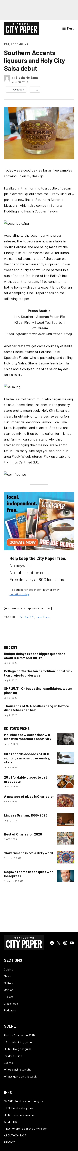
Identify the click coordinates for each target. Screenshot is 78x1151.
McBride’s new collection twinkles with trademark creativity (28, 737)
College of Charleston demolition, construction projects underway (38, 673)
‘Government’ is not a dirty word (28, 853)
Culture (8, 983)
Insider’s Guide (13, 1056)
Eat (6, 44)
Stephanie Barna (27, 77)
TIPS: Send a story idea (18, 1108)
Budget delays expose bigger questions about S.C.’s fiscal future (34, 656)
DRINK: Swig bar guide (18, 1049)
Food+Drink (19, 44)
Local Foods (43, 617)
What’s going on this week (20, 1076)
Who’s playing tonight (17, 1069)
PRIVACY (9, 1142)
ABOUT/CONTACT (15, 1135)
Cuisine (8, 969)
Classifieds (11, 1003)
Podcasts (10, 1010)
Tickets (8, 996)
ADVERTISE (11, 1121)
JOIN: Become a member (19, 1115)
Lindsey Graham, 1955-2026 (25, 815)
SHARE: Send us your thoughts (23, 1101)
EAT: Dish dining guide (18, 1042)
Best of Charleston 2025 (19, 1035)
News (7, 976)
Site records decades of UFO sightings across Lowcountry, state (27, 758)
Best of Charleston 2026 (23, 834)
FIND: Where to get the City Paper (25, 1128)
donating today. (19, 594)
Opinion (8, 989)
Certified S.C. (27, 617)
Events (8, 1062)
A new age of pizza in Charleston (29, 796)
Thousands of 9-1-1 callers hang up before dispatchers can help (36, 708)
